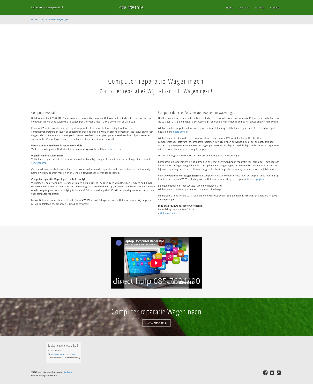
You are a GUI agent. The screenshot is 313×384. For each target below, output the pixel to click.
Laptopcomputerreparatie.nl (47, 7)
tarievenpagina (255, 179)
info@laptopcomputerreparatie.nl (65, 354)
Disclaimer (68, 372)
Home (34, 19)
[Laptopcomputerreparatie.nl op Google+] (279, 372)
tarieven (114, 149)
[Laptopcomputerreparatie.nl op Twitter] (272, 372)
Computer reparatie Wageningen (53, 19)
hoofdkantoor (180, 131)
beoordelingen (170, 213)
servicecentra (38, 162)
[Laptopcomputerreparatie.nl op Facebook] (265, 372)
